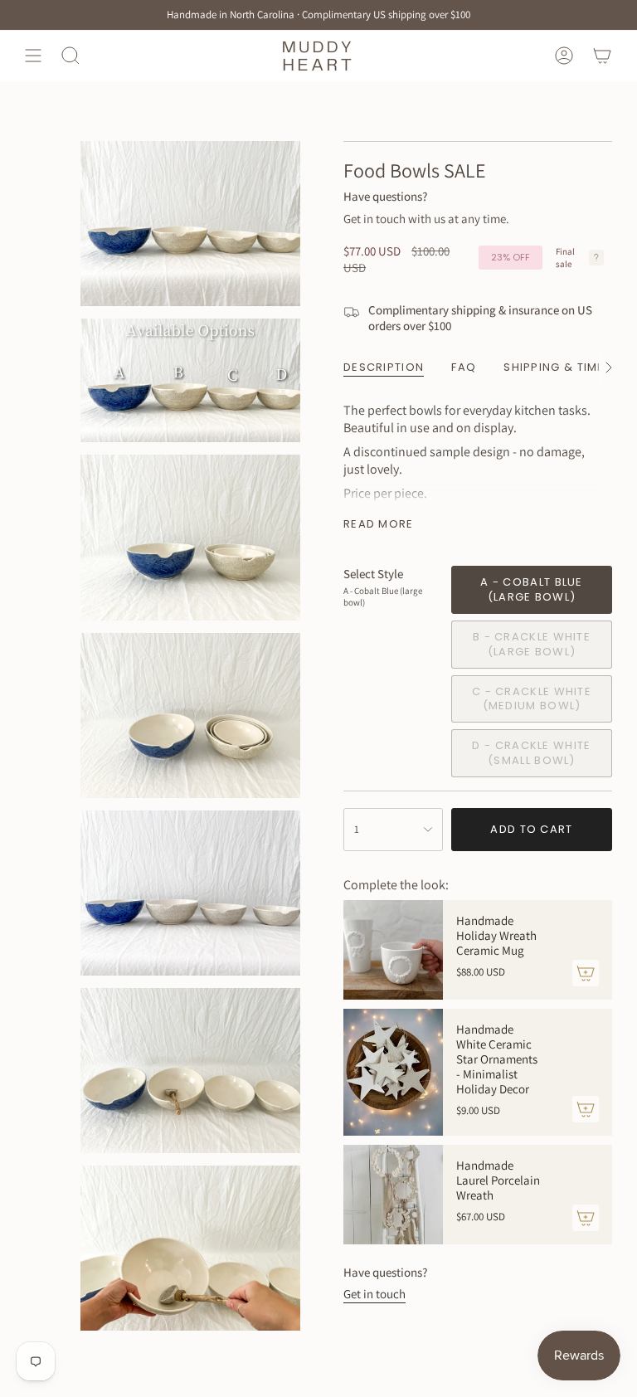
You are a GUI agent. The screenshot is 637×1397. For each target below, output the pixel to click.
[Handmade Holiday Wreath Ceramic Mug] (393, 950)
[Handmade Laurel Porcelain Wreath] (393, 1194)
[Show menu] (33, 55)
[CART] (602, 55)
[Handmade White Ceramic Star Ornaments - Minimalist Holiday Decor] (393, 1072)
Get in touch (374, 1294)
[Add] (585, 973)
